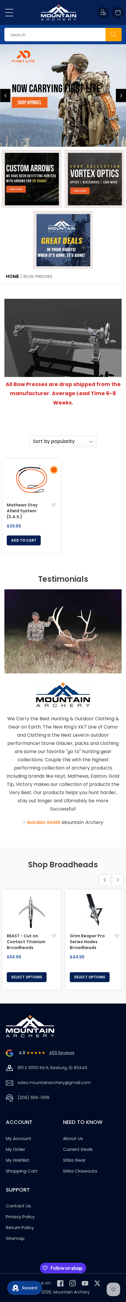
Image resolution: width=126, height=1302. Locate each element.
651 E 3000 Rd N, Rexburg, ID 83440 (52, 1068)
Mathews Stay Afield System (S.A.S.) (22, 511)
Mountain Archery (71, 1292)
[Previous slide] (5, 95)
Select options (26, 977)
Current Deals (78, 1149)
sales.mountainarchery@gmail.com (54, 1083)
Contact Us (18, 1206)
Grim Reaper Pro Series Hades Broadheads (87, 942)
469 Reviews (61, 1053)
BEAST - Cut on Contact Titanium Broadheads (26, 942)
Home (12, 276)
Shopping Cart (22, 1171)
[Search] (113, 34)
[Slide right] (118, 880)
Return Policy (20, 1227)
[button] (9, 12)
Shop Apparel (30, 103)
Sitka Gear (74, 1160)
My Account (18, 1138)
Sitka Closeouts (80, 1171)
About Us (73, 1138)
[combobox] (63, 34)
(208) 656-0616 (34, 1097)
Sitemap (15, 1238)
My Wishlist (17, 1160)
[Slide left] (105, 880)
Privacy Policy (20, 1217)
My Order (15, 1149)
